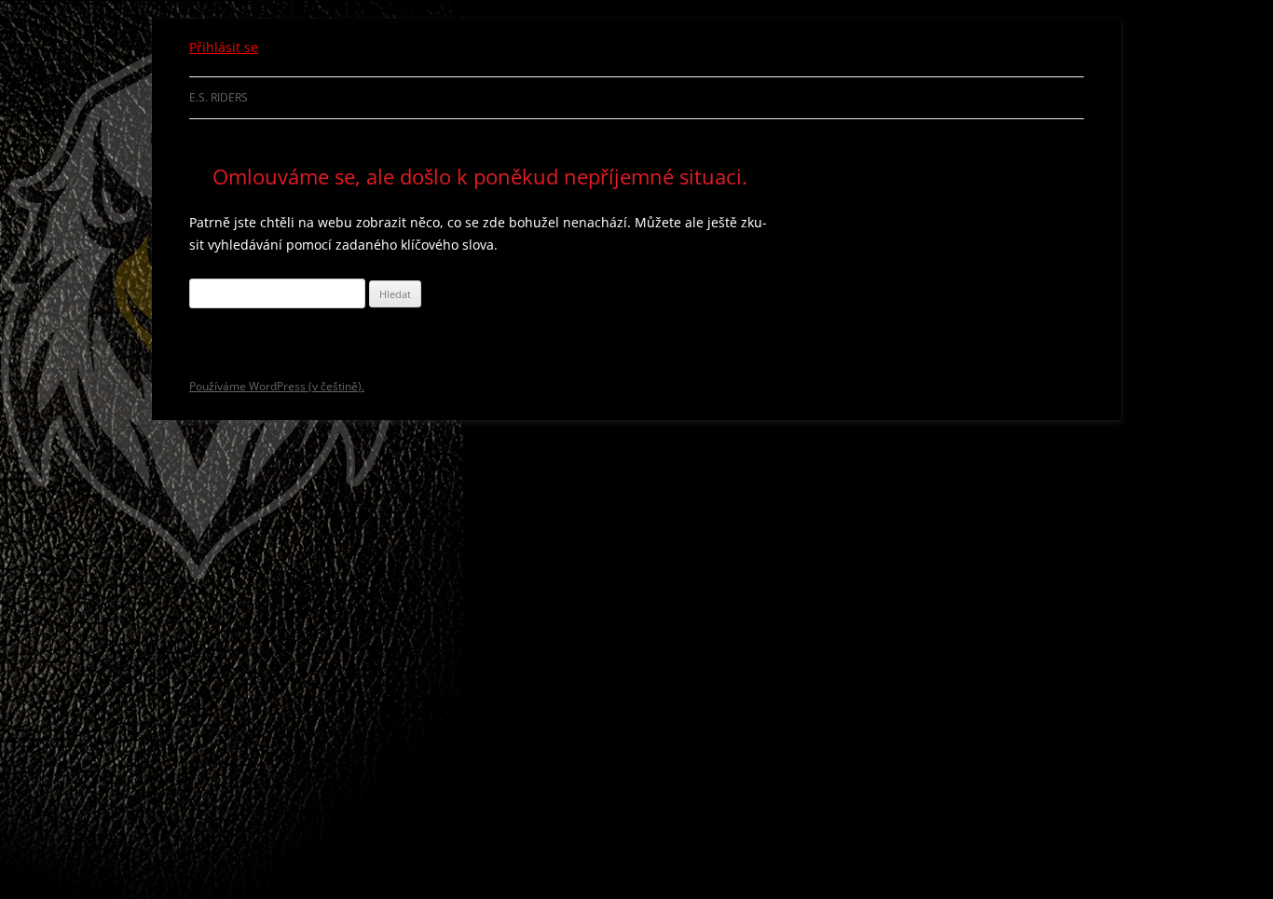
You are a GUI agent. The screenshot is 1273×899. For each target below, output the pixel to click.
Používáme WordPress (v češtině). (276, 386)
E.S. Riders (218, 97)
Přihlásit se (223, 47)
